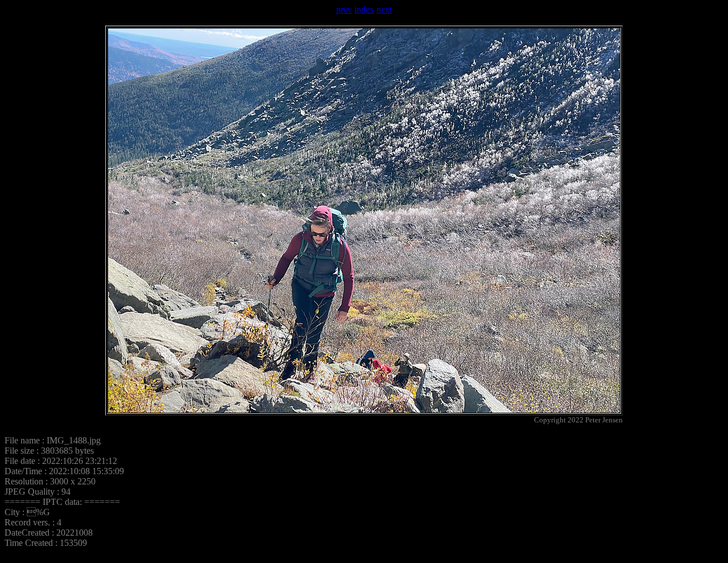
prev (344, 9)
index (364, 9)
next (384, 9)
